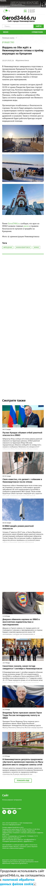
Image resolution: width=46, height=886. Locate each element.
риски (26, 226)
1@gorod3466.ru (28, 841)
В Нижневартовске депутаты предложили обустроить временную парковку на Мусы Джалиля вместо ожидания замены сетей (23, 762)
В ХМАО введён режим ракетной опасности (18, 527)
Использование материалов (12, 800)
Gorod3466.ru (14, 223)
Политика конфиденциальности (11, 824)
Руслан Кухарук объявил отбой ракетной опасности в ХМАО (22, 433)
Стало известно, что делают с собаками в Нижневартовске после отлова (22, 480)
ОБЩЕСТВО (9, 42)
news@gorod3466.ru (30, 839)
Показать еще (23, 780)
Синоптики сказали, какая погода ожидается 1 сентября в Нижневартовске (22, 667)
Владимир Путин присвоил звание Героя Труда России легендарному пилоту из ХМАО (22, 715)
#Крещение (7, 247)
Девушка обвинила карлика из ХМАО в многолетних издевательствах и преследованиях (21, 622)
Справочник (37, 32)
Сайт (5, 795)
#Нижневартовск (23, 247)
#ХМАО (36, 247)
